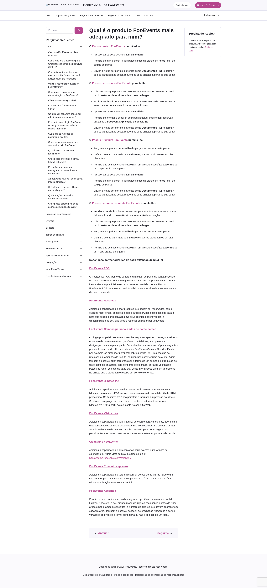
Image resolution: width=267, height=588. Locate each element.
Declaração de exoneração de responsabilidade (159, 575)
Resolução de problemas (58, 276)
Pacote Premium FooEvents (110, 139)
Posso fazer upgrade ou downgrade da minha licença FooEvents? (62, 170)
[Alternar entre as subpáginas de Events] (81, 221)
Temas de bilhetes (55, 235)
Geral (48, 46)
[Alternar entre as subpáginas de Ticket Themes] (81, 234)
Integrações (51, 262)
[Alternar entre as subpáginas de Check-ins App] (81, 255)
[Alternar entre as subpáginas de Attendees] (81, 241)
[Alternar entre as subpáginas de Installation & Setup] (81, 214)
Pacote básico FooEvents (108, 46)
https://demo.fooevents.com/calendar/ (110, 458)
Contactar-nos (182, 5)
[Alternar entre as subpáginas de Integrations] (81, 262)
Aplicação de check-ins (57, 255)
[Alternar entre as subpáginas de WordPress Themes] (81, 269)
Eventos (50, 221)
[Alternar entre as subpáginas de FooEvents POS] (81, 248)
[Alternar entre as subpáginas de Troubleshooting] (81, 276)
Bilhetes (50, 228)
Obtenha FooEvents (206, 5)
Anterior (103, 533)
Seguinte (163, 533)
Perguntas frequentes (60, 40)
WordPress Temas (55, 269)
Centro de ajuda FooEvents (103, 5)
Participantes (52, 241)
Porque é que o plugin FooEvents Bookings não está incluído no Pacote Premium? (64, 125)
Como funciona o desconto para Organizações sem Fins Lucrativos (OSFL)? (65, 64)
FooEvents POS (54, 248)
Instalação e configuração (58, 214)
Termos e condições (122, 575)
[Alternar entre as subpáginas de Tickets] (81, 228)
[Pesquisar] (79, 30)
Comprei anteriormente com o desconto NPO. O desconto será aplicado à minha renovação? (64, 75)
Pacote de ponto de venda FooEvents (116, 203)
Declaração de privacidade (96, 575)
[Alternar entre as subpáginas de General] (81, 46)
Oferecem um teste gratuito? (62, 100)
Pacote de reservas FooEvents (111, 83)
